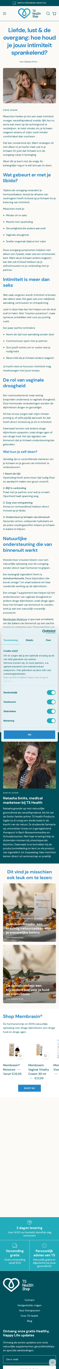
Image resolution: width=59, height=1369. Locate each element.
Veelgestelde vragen (29, 1305)
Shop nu (29, 1088)
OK (29, 734)
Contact (29, 1300)
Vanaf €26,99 (12, 1074)
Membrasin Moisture (15, 619)
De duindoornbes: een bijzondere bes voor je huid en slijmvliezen (27, 989)
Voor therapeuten (29, 1310)
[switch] (51, 701)
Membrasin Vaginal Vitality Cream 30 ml (38, 1069)
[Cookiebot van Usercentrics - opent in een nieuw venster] (42, 632)
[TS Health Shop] (29, 13)
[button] (48, 13)
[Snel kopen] (20, 1055)
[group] (29, 3)
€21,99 (38, 1078)
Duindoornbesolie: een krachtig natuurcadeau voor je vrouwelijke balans (28, 928)
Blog (29, 1321)
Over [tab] (48, 640)
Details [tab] (29, 640)
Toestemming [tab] (10, 640)
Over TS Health (29, 1315)
